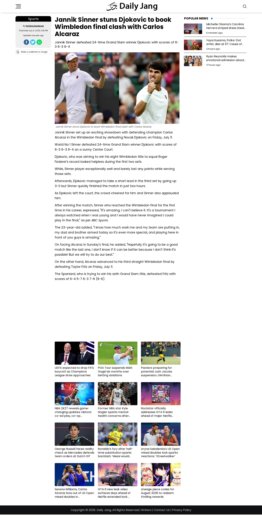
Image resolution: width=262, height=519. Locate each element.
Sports (33, 19)
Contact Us (162, 510)
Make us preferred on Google (34, 52)
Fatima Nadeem (35, 25)
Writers (146, 510)
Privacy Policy (181, 510)
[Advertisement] (117, 312)
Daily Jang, (104, 510)
